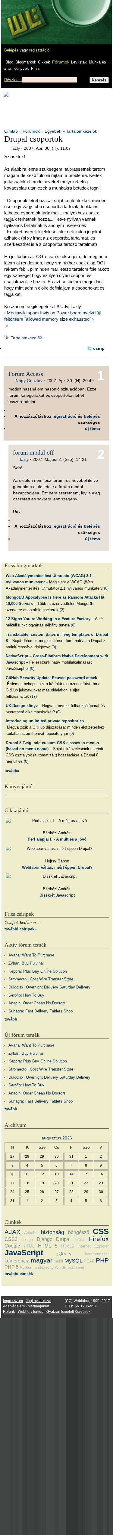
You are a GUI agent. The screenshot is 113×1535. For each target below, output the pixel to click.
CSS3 (11, 1239)
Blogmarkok (25, 62)
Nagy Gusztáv (29, 380)
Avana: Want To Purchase (31, 955)
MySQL (73, 1261)
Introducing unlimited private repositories (45, 721)
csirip (99, 348)
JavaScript (24, 1252)
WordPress (64, 1267)
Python (26, 1267)
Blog (9, 62)
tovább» (12, 770)
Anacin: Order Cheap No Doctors (37, 1003)
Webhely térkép (30, 1311)
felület (79, 1239)
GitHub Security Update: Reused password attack (51, 678)
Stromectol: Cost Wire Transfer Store (40, 979)
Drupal (63, 1239)
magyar (41, 1260)
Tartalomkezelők (81, 131)
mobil (58, 1261)
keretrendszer (97, 1254)
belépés (92, 416)
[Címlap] (24, 16)
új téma (92, 428)
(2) (62, 610)
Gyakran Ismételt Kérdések (68, 1311)
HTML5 (67, 1246)
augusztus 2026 (57, 1138)
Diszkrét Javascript (57, 895)
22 (86, 1183)
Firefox (99, 1238)
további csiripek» (20, 929)
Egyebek (53, 131)
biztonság (52, 1232)
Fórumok (60, 62)
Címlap (11, 131)
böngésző (78, 1232)
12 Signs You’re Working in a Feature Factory (48, 619)
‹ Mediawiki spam (21, 312)
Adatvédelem (14, 1306)
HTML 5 (47, 1245)
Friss (35, 68)
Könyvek (21, 68)
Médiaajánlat (38, 1306)
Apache (30, 1232)
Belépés (11, 50)
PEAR (89, 1261)
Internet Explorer (93, 1246)
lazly (15, 148)
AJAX (12, 1231)
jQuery (64, 1253)
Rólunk (9, 1311)
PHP (102, 1260)
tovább (11, 1019)
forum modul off (33, 452)
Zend (79, 1267)
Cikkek (44, 62)
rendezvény (43, 1267)
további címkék (19, 1273)
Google (12, 1245)
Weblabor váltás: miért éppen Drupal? (57, 867)
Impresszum (13, 1301)
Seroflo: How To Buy (26, 995)
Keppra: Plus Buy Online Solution (37, 971)
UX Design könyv (22, 705)
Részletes (13, 80)
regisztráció (39, 50)
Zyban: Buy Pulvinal (26, 963)
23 (101, 1183)
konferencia (17, 1260)
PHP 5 (12, 1267)
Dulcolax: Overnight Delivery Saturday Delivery (49, 987)
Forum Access (25, 373)
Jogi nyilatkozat (38, 1301)
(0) (106, 588)
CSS (101, 1231)
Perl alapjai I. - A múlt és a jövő (57, 839)
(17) (33, 696)
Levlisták (79, 62)
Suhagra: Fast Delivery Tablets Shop (40, 1011)
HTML (29, 1246)
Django (44, 1239)
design (27, 1239)
